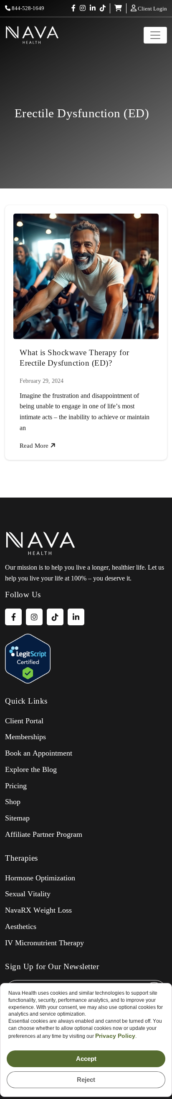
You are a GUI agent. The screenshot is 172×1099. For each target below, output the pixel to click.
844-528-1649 (27, 8)
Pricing (16, 786)
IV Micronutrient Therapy (44, 943)
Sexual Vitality (28, 894)
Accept (86, 1058)
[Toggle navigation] (155, 35)
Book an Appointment (38, 753)
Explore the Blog (31, 769)
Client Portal (24, 721)
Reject (86, 1079)
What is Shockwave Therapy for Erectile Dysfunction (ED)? (74, 357)
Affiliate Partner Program (43, 834)
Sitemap (17, 818)
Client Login (152, 8)
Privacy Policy (115, 1035)
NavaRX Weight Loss (38, 910)
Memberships (25, 737)
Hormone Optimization (40, 878)
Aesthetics (20, 926)
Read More (35, 445)
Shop (12, 801)
